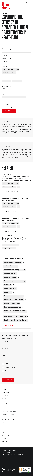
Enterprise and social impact (15, 311)
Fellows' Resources (9, 411)
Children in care (10, 273)
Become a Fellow (8, 414)
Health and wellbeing (11, 69)
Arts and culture (10, 266)
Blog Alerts (8, 370)
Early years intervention (13, 296)
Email (3, 355)
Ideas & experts (8, 406)
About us (5, 389)
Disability (8, 292)
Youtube (5, 441)
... (19, 186)
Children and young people (14, 270)
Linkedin (5, 432)
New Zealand (17, 80)
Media (4, 398)
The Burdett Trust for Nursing (14, 96)
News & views (6, 403)
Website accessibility (10, 419)
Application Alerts (10, 367)
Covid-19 (7, 285)
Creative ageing (10, 288)
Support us (6, 392)
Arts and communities (12, 262)
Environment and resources (15, 316)
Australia (6, 80)
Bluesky (5, 429)
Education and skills (12, 303)
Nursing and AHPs (9, 72)
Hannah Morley (6, 49)
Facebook (5, 438)
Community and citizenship (14, 281)
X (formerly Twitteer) (10, 427)
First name (5, 341)
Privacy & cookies (8, 422)
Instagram (5, 435)
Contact (5, 395)
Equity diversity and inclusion (15, 320)
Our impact (6, 409)
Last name (5, 348)
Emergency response (12, 307)
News (6, 363)
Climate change (10, 277)
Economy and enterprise (13, 299)
